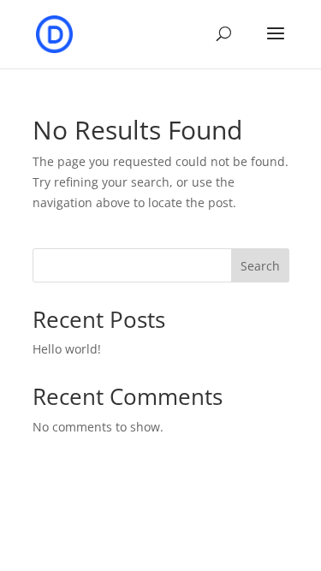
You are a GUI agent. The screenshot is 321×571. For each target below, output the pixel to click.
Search (260, 266)
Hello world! (67, 349)
